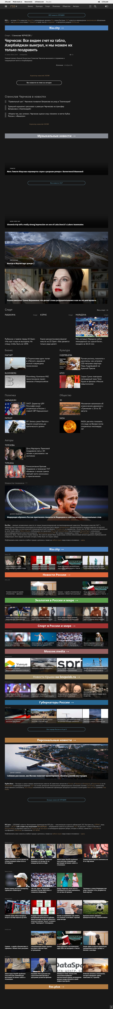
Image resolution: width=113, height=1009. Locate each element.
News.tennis (28, 2)
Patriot (8, 418)
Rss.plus (48, 2)
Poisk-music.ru (9, 682)
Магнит (9, 355)
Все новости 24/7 (56, 183)
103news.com (39, 2)
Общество (66, 6)
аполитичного (64, 527)
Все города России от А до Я (56, 729)
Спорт (47, 6)
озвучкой (51, 22)
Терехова (10, 445)
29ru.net (7, 2)
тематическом (91, 20)
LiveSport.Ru (23, 54)
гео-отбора (28, 787)
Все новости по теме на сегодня (39, 83)
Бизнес (30, 6)
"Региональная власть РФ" (46, 533)
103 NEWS (36, 830)
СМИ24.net (18, 830)
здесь (83, 540)
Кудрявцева (66, 355)
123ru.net (105, 2)
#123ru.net (75, 22)
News (89, 787)
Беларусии (86, 784)
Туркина (9, 463)
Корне (43, 314)
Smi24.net (90, 786)
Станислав (21, 35)
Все (52, 20)
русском (16, 22)
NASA (62, 418)
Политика (56, 6)
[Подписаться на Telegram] (98, 2)
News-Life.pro (25, 531)
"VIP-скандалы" (84, 533)
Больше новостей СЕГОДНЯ (56, 800)
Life (94, 787)
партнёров (43, 828)
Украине (78, 784)
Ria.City (53, 531)
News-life (7, 554)
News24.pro (8, 656)
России (70, 784)
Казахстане (96, 784)
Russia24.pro (85, 531)
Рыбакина (10, 314)
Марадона (81, 314)
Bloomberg (10, 373)
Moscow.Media (63, 531)
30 (61, 400)
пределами (9, 786)
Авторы (76, 6)
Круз (62, 373)
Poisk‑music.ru (17, 2)
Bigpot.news (8, 899)
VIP (18, 20)
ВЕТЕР (14, 826)
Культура (39, 6)
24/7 (67, 20)
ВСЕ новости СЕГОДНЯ (56, 15)
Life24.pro (8, 605)
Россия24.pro (42, 826)
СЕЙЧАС (97, 825)
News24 (30, 20)
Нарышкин (10, 400)
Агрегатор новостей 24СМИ (39, 76)
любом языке (57, 540)
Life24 (7, 22)
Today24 (32, 22)
